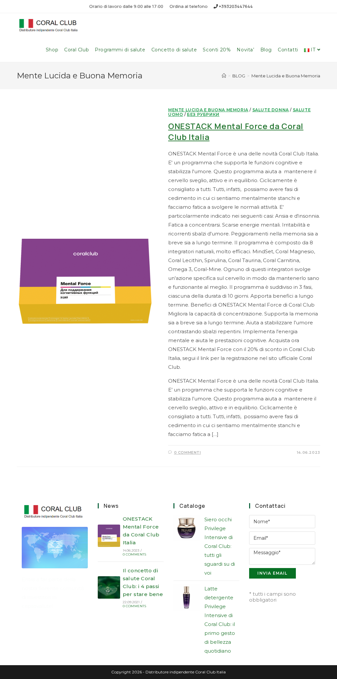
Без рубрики (203, 114)
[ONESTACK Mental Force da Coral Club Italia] (109, 536)
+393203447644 (235, 6)
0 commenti (187, 452)
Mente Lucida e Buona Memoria (208, 109)
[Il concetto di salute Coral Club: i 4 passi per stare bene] (109, 587)
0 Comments (134, 554)
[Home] (224, 75)
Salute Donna (270, 109)
